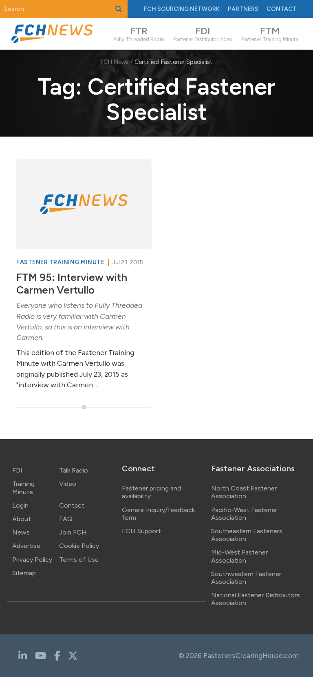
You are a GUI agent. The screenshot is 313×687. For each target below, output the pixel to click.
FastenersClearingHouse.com (251, 655)
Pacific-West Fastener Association (244, 513)
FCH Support (141, 531)
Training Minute (23, 487)
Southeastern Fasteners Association (246, 535)
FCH (182, 9)
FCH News (114, 62)
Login (20, 505)
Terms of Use (79, 559)
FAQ (66, 519)
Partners (243, 9)
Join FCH (73, 532)
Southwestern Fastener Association (246, 577)
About (21, 519)
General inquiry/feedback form (158, 513)
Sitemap (24, 573)
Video (67, 484)
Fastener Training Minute (61, 262)
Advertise (26, 546)
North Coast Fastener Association (244, 492)
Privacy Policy (32, 559)
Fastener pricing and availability (151, 492)
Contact (282, 9)
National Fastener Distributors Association (255, 599)
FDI (17, 470)
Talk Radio (73, 470)
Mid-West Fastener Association (239, 556)
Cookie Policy (79, 546)
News (21, 532)
